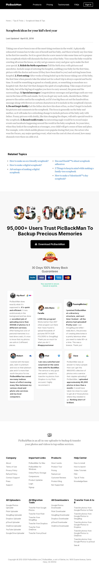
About (8, 463)
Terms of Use (11, 467)
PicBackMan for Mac (37, 463)
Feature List (56, 474)
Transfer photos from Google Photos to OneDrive (83, 533)
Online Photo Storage (37, 473)
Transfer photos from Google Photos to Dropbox (83, 524)
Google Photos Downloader (57, 506)
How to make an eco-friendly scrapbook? (29, 160)
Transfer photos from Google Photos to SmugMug (83, 516)
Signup (31, 487)
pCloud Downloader (59, 522)
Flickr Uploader (12, 511)
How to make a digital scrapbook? (26, 165)
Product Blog (56, 481)
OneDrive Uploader (13, 526)
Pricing (54, 470)
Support (9, 485)
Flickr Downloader (58, 511)
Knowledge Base (80, 481)
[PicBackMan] (13, 4)
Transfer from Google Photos (37, 509)
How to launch (80, 467)
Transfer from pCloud (37, 533)
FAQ (75, 474)
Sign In (88, 4)
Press (8, 481)
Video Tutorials (80, 470)
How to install (79, 463)
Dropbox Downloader (60, 519)
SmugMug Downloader (60, 515)
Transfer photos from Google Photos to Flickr (83, 509)
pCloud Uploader (13, 522)
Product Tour (56, 467)
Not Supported (57, 485)
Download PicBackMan (51, 244)
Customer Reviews (58, 478)
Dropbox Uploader (13, 519)
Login (31, 484)
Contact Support (13, 478)
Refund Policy (11, 474)
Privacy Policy (11, 470)
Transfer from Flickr (37, 514)
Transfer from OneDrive (34, 528)
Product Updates (36, 480)
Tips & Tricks (79, 478)
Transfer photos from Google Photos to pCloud (84, 540)
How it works (56, 463)
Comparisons (34, 476)
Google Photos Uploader (12, 506)
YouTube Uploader (13, 529)
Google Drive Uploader (15, 533)
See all (76, 545)
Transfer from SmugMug (34, 518)
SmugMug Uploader (14, 515)
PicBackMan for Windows (35, 468)
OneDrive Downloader (60, 526)
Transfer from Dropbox (38, 523)
